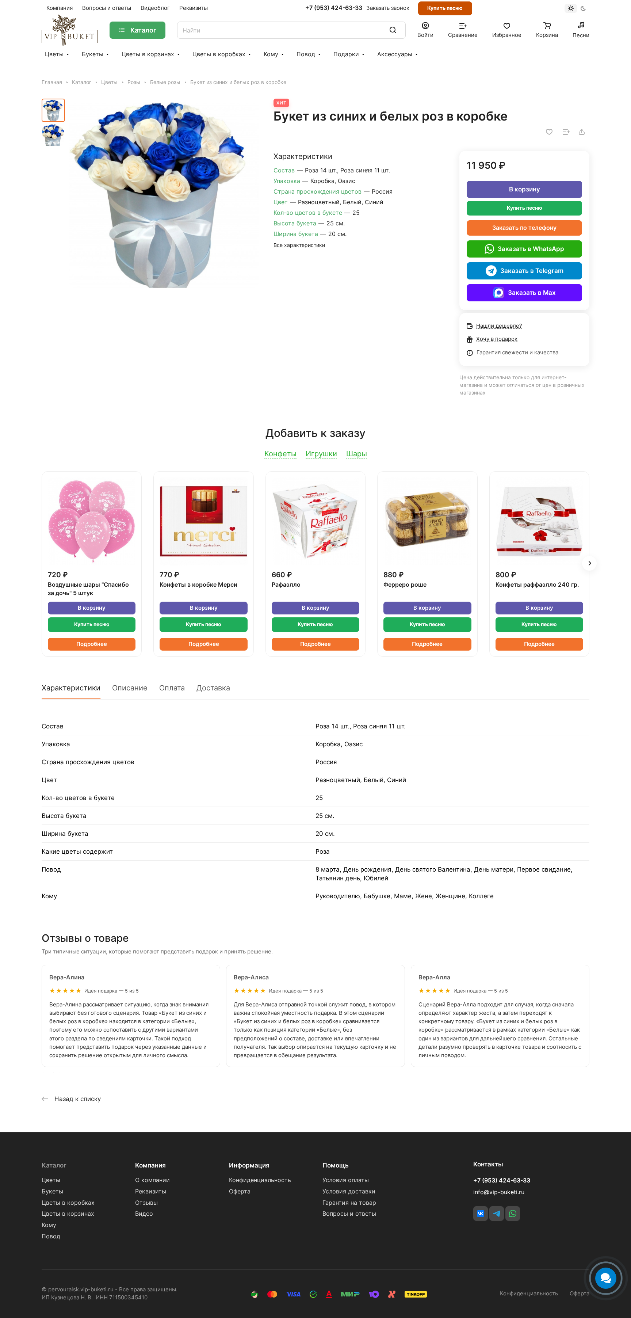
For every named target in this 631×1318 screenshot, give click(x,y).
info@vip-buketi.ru (498, 1192)
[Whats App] (512, 1213)
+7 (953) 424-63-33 (333, 8)
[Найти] (393, 30)
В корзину (524, 189)
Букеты (92, 54)
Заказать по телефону (524, 227)
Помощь (335, 1165)
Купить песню (445, 8)
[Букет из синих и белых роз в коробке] (164, 193)
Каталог (54, 1165)
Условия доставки (348, 1191)
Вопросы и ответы (349, 1213)
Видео (144, 1213)
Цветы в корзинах (148, 54)
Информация (249, 1165)
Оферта (240, 1191)
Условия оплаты (345, 1180)
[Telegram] (496, 1213)
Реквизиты (150, 1191)
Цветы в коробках (218, 54)
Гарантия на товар (349, 1202)
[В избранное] (549, 132)
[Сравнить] (566, 132)
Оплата (172, 687)
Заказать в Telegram (531, 270)
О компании (152, 1180)
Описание (130, 687)
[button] (589, 563)
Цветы (54, 54)
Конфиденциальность (260, 1180)
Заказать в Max (532, 292)
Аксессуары (394, 54)
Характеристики (71, 687)
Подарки (346, 54)
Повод (306, 54)
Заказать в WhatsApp (531, 248)
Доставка (213, 687)
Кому (271, 54)
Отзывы (146, 1202)
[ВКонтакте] (480, 1213)
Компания (150, 1165)
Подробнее (91, 644)
